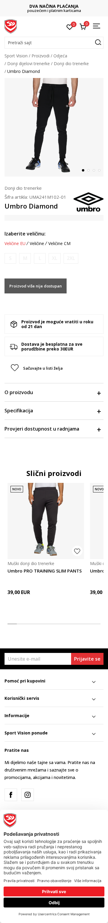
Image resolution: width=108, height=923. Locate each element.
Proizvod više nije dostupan (35, 286)
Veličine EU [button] (15, 243)
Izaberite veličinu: (25, 233)
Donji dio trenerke (71, 63)
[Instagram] (28, 795)
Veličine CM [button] (59, 243)
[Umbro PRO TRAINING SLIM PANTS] (46, 521)
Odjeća (60, 56)
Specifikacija (18, 410)
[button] (54, 43)
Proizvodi (41, 56)
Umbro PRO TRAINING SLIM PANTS (45, 571)
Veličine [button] (37, 243)
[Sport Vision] (10, 26)
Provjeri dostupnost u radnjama (41, 428)
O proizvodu (18, 392)
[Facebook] (11, 795)
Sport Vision (16, 56)
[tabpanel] (54, 127)
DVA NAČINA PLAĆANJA (54, 6)
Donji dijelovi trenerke (28, 63)
